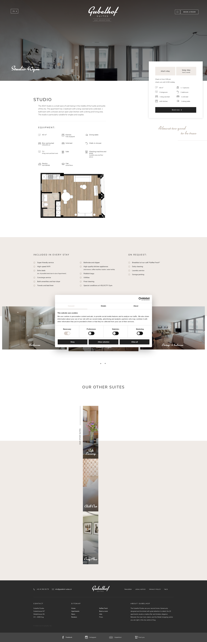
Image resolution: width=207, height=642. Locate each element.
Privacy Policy (155, 589)
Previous (98, 363)
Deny (72, 342)
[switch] (91, 333)
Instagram (92, 637)
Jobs (100, 614)
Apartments (75, 611)
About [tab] (135, 306)
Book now (176, 110)
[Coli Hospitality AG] (103, 13)
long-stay (186, 70)
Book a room (189, 12)
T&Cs (166, 589)
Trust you (141, 637)
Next (108, 363)
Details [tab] (103, 306)
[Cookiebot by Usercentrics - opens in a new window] (140, 298)
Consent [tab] (71, 306)
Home (73, 608)
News (73, 614)
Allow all (134, 342)
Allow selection (103, 342)
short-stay (165, 71)
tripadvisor (118, 637)
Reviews (74, 617)
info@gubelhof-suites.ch (63, 589)
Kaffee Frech (103, 608)
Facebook (69, 637)
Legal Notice (140, 589)
